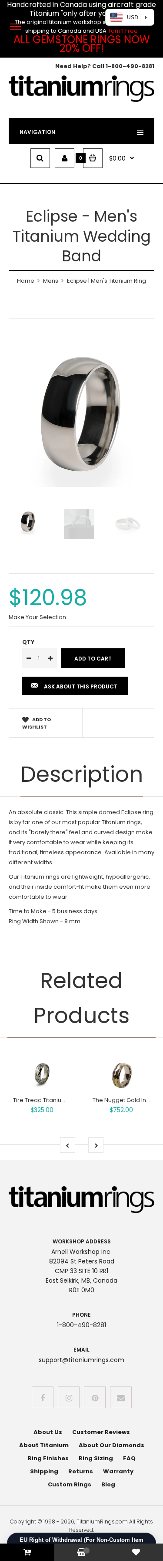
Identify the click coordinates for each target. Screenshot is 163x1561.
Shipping (44, 1471)
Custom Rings (69, 1484)
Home (25, 281)
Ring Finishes (48, 1458)
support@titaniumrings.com (81, 1360)
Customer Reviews (101, 1432)
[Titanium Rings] (81, 100)
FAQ (129, 1458)
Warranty (118, 1471)
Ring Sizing (96, 1458)
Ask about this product (80, 686)
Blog (108, 1484)
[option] (81, 414)
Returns (80, 1471)
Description (81, 774)
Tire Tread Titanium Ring (46, 1100)
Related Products (81, 998)
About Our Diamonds (111, 1445)
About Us (47, 1432)
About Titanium (44, 1445)
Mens (50, 281)
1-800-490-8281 (130, 66)
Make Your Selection (37, 617)
